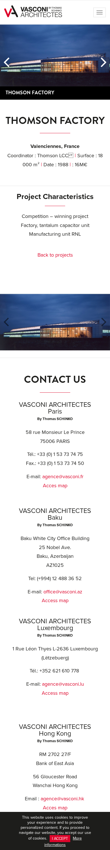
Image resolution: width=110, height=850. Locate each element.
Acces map (55, 485)
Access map (55, 600)
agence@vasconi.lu (63, 683)
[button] (6, 62)
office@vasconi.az (62, 591)
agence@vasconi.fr (62, 476)
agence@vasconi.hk (62, 798)
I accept (60, 838)
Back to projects (55, 254)
